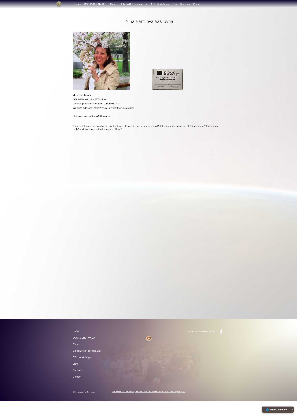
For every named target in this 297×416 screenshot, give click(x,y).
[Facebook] (221, 331)
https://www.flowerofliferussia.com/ (114, 107)
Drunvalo (77, 370)
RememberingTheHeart (133, 392)
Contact (77, 376)
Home (76, 331)
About (76, 344)
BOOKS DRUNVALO (84, 337)
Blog (75, 363)
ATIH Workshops (82, 357)
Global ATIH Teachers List (87, 350)
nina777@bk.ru (98, 99)
